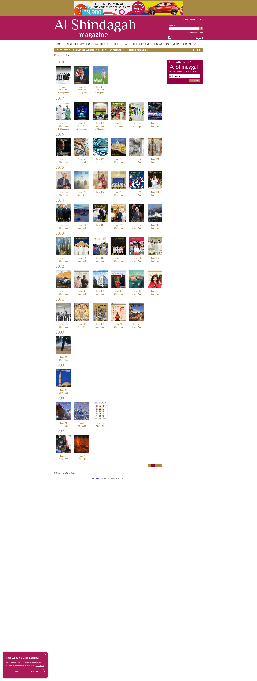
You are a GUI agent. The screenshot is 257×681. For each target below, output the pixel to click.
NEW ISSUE (85, 44)
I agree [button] (14, 671)
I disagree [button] (34, 671)
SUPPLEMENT (145, 44)
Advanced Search (196, 32)
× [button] (45, 654)
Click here (94, 478)
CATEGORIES (101, 44)
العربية (199, 38)
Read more (40, 666)
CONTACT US (189, 44)
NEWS (159, 44)
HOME (58, 44)
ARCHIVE (116, 44)
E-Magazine (63, 92)
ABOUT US (70, 44)
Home (57, 54)
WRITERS (130, 44)
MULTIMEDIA (172, 44)
